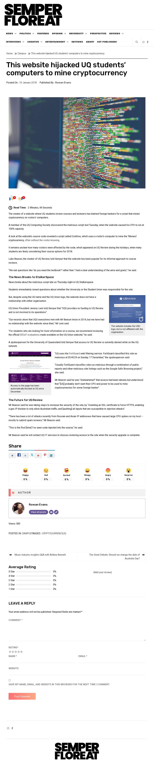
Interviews (13, 42)
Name (13, 656)
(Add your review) (102, 572)
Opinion (57, 34)
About (90, 42)
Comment (16, 620)
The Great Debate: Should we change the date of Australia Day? (114, 556)
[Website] (56, 512)
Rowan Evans (63, 82)
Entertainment (55, 42)
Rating (13, 647)
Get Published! (107, 42)
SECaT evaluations (30, 334)
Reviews (114, 34)
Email (83, 656)
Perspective (98, 34)
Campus (27, 533)
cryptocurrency (52, 533)
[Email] (51, 512)
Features (43, 34)
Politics (25, 34)
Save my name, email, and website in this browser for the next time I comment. (59, 684)
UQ (64, 533)
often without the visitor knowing (42, 240)
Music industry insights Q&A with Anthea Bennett (40, 554)
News (9, 34)
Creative (33, 42)
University (76, 34)
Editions (77, 42)
